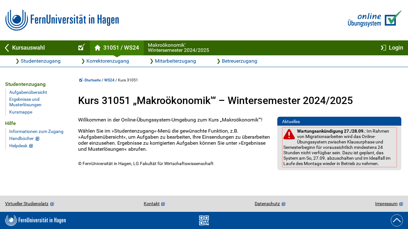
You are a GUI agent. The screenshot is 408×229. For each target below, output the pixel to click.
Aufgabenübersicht (28, 92)
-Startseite (92, 80)
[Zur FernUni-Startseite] (62, 20)
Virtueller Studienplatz (26, 203)
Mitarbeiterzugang (175, 61)
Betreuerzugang (239, 61)
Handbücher (21, 138)
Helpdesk (18, 146)
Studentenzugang (41, 61)
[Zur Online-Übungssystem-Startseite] (373, 20)
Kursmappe (20, 112)
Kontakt (152, 203)
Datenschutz (267, 203)
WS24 (109, 80)
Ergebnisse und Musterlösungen (25, 102)
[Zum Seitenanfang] (397, 220)
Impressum (386, 203)
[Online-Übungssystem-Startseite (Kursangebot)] (80, 47)
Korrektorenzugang (107, 61)
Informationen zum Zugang (36, 131)
